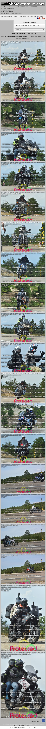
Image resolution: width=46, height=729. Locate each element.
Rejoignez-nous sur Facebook (36, 721)
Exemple (30, 16)
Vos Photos (23, 16)
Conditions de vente (6, 16)
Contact (16, 16)
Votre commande (39, 16)
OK (35, 727)
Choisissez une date (29, 22)
